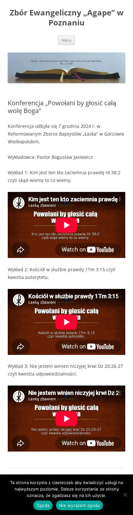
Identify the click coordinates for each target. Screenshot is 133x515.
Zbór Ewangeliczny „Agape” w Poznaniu (67, 18)
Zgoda (42, 505)
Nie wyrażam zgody (79, 505)
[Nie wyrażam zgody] (125, 494)
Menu (66, 40)
